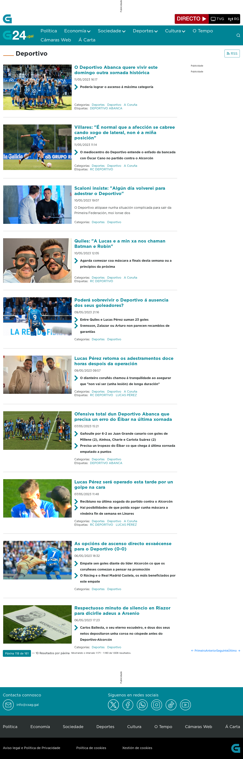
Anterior (211, 650)
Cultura (134, 726)
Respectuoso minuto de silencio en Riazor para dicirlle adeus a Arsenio (122, 610)
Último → (234, 650)
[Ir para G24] (18, 35)
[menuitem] (49, 30)
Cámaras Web (198, 726)
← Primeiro (198, 650)
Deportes (98, 105)
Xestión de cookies (137, 748)
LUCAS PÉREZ (126, 395)
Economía (40, 726)
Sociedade (73, 726)
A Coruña (130, 105)
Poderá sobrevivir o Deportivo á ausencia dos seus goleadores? (121, 302)
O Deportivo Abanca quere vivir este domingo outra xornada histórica (116, 70)
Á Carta (232, 726)
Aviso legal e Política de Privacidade (31, 748)
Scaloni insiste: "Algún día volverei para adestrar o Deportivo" (119, 190)
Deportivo (114, 105)
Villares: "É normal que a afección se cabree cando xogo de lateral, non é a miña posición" (124, 132)
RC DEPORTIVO (101, 169)
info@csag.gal (28, 705)
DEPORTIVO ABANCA (106, 108)
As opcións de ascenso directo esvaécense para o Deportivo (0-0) (122, 546)
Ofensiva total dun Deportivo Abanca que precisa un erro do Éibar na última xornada (123, 416)
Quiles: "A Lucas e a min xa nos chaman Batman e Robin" (119, 243)
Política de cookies (91, 748)
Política (10, 726)
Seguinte (222, 650)
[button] (17, 653)
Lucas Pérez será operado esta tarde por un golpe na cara (123, 484)
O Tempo (163, 726)
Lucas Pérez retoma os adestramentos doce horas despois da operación (123, 361)
